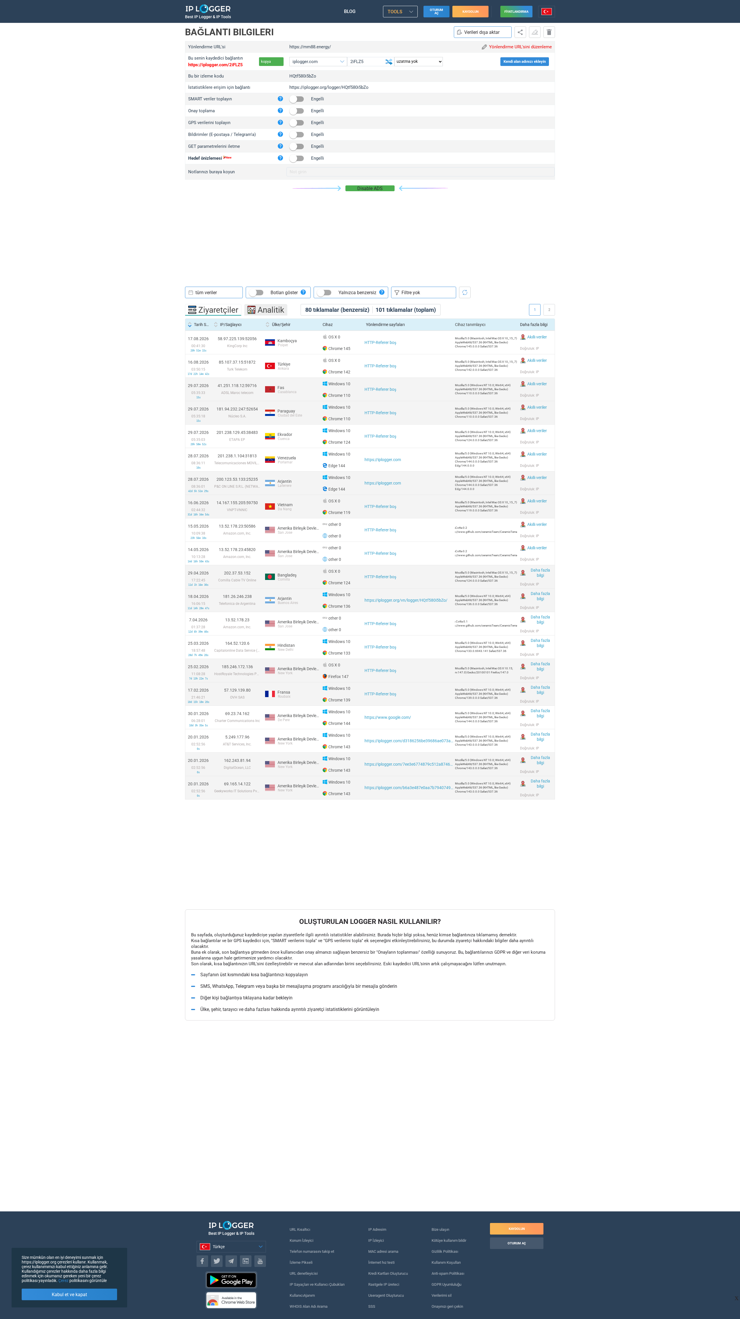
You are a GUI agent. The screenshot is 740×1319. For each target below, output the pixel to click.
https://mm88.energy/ (310, 46)
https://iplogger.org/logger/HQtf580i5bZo (329, 87)
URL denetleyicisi (304, 1273)
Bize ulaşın (440, 1229)
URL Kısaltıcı (300, 1229)
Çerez (63, 1280)
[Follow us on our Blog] (245, 1261)
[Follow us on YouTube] (260, 1261)
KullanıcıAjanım (302, 1295)
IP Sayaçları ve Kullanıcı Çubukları (317, 1284)
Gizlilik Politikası (445, 1251)
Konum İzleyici (301, 1240)
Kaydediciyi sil (549, 32)
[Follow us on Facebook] (202, 1261)
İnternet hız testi (381, 1262)
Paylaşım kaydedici (520, 32)
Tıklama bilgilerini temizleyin (535, 32)
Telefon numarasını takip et (312, 1251)
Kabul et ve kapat (69, 1294)
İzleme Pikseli (301, 1262)
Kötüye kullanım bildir (449, 1240)
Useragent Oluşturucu (386, 1295)
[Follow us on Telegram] (231, 1261)
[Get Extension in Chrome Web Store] (231, 1300)
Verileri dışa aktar (482, 32)
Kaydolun (470, 12)
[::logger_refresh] (465, 292)
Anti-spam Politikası (448, 1273)
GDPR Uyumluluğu (446, 1284)
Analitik (271, 310)
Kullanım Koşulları (446, 1262)
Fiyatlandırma (516, 12)
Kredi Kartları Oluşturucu (388, 1273)
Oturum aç (436, 11)
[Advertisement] (370, 234)
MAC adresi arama (383, 1251)
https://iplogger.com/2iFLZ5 (215, 64)
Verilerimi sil (442, 1295)
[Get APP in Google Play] (231, 1280)
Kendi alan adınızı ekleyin (525, 61)
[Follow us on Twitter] (217, 1261)
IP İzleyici (376, 1240)
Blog (350, 11)
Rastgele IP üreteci (383, 1284)
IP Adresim (377, 1229)
